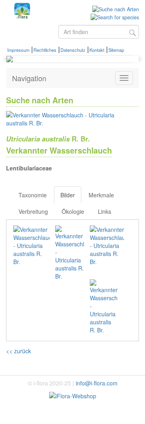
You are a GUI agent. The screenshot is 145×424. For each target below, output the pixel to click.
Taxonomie (33, 195)
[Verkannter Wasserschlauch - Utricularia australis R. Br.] (67, 118)
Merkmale (101, 195)
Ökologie (73, 211)
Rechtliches (44, 50)
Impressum (18, 50)
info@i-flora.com (97, 383)
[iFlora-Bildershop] (72, 395)
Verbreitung (33, 211)
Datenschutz (72, 50)
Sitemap (116, 50)
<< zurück (18, 351)
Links (104, 211)
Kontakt (96, 50)
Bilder (67, 195)
